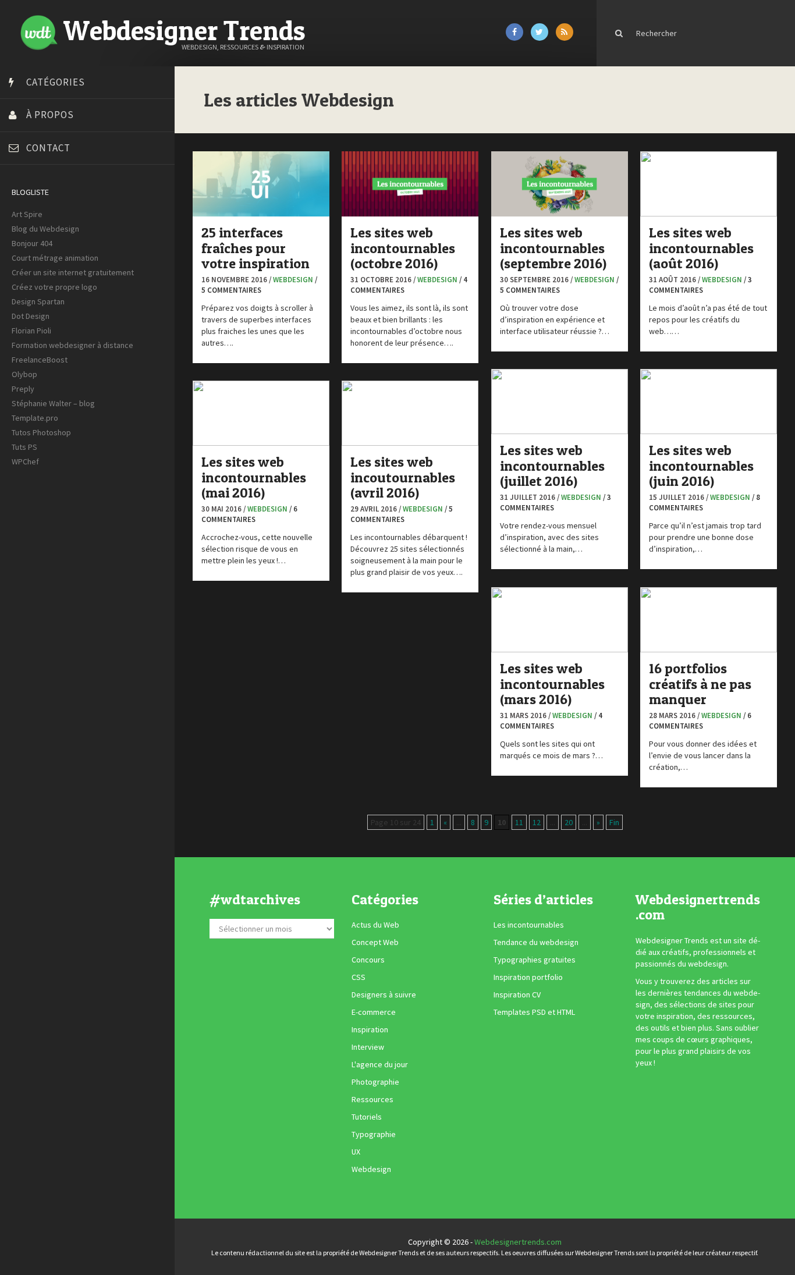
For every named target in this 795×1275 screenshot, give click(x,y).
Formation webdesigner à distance (72, 345)
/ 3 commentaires (700, 285)
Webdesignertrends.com (518, 1242)
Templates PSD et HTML (534, 1012)
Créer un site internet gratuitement (73, 272)
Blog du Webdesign (45, 228)
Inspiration (370, 1029)
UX (356, 1151)
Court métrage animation (55, 258)
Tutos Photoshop (41, 432)
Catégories (55, 82)
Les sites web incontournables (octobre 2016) (402, 248)
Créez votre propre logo (54, 287)
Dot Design (30, 316)
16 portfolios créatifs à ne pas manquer (700, 684)
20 (569, 822)
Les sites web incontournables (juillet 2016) (552, 465)
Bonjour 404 (32, 243)
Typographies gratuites (535, 959)
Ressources (372, 1099)
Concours (368, 959)
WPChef (25, 461)
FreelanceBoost (40, 359)
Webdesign (293, 280)
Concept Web (375, 942)
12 (537, 822)
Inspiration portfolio (528, 977)
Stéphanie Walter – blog (53, 403)
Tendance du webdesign (536, 942)
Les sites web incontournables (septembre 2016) (553, 248)
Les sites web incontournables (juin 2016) (701, 465)
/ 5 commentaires (259, 285)
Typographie (374, 1134)
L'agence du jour (380, 1064)
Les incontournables (529, 924)
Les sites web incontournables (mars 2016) (552, 684)
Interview (368, 1047)
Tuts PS (24, 447)
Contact (48, 147)
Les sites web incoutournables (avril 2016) (402, 477)
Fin (614, 822)
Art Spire (27, 214)
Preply (23, 388)
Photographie (375, 1082)
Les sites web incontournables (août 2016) (701, 248)
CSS (358, 977)
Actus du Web (375, 924)
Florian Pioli (31, 330)
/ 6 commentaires (249, 514)
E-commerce (374, 1012)
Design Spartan (38, 301)
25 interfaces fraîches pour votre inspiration (255, 248)
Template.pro (35, 418)
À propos (50, 114)
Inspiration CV (517, 994)
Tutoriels (367, 1116)
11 (519, 822)
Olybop (24, 374)
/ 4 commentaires (551, 721)
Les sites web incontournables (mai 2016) (253, 477)
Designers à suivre (384, 994)
